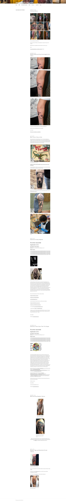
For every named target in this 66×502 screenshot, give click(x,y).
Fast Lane (37, 471)
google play (35, 375)
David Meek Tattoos (24, 2)
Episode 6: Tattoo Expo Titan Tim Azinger (39, 326)
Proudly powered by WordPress (19, 500)
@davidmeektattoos (41, 373)
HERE (36, 440)
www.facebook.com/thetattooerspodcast (36, 374)
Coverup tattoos (34, 11)
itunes (32, 375)
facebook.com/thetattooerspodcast (35, 304)
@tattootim (41, 368)
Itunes (35, 308)
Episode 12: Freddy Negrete (36, 239)
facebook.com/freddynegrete (34, 297)
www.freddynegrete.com (33, 299)
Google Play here (39, 308)
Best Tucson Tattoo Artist (36, 137)
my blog (36, 474)
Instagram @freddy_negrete (34, 295)
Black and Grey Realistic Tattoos (37, 396)
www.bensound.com (36, 316)
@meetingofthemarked (36, 369)
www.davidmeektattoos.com (38, 306)
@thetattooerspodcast (33, 373)
